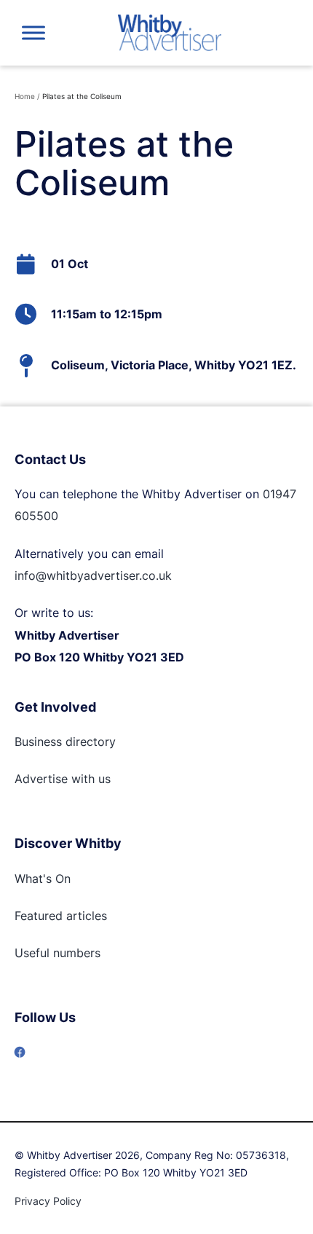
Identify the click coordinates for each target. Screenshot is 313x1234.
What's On (43, 878)
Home (25, 96)
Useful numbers (57, 953)
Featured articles (61, 915)
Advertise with (55, 778)
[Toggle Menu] (33, 32)
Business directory (65, 741)
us (103, 778)
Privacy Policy (48, 1201)
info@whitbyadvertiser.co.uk (93, 575)
